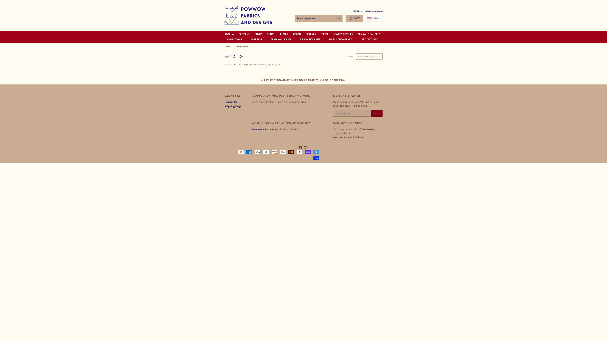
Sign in (356, 11)
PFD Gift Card (370, 39)
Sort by (349, 56)
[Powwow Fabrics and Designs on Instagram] (305, 148)
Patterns (244, 34)
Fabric (258, 34)
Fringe (324, 34)
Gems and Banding (369, 34)
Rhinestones (234, 39)
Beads (270, 34)
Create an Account (374, 11)
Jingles (283, 34)
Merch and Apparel (341, 39)
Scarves (311, 34)
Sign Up (376, 113)
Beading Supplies (281, 39)
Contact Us (230, 101)
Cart (356, 18)
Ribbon (297, 34)
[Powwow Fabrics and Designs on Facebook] (300, 148)
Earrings (256, 39)
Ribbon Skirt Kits (310, 39)
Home (227, 46)
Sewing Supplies (343, 34)
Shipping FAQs (232, 106)
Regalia (229, 34)
